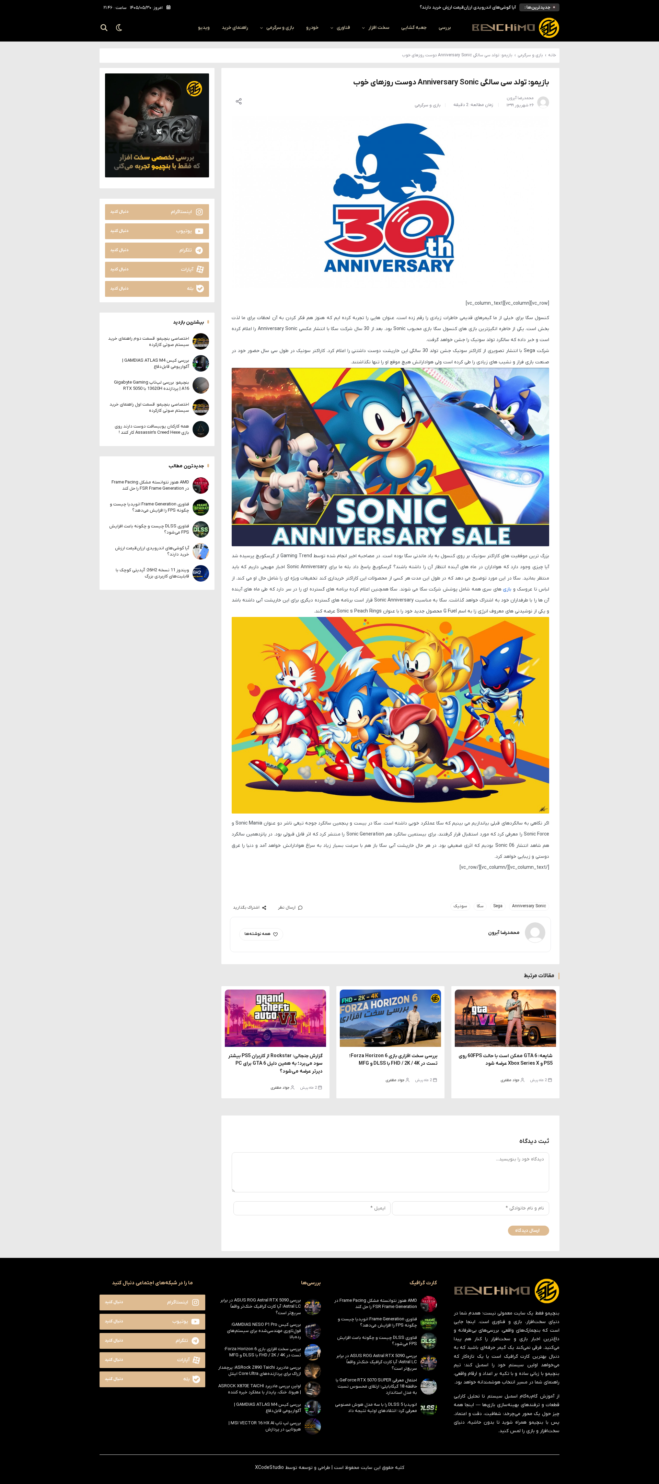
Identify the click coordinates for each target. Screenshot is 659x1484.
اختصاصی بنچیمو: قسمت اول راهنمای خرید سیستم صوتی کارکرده (149, 407)
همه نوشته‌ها (257, 934)
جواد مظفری (510, 1080)
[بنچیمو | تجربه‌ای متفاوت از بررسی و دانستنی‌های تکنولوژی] (515, 27)
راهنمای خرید (235, 27)
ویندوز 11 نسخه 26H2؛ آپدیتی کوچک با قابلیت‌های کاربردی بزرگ (152, 573)
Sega (497, 906)
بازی (507, 589)
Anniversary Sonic (529, 906)
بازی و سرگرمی (280, 27)
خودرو (312, 27)
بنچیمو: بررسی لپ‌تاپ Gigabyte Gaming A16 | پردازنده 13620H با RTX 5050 (151, 385)
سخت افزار (378, 27)
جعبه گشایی (414, 27)
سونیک (460, 906)
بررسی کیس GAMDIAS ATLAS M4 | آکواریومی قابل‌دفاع (155, 363)
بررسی (445, 27)
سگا (480, 906)
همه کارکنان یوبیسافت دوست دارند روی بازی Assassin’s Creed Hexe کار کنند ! (152, 429)
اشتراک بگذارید (246, 907)
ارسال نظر (287, 907)
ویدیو (204, 27)
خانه (552, 55)
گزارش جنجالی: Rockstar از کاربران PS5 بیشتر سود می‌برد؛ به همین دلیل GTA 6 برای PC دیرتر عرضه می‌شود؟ (275, 1064)
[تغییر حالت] (119, 27)
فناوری (343, 27)
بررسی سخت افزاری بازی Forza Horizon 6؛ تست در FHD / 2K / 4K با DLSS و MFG (262, 1352)
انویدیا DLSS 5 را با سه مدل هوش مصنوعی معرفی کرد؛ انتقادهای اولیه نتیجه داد (376, 1408)
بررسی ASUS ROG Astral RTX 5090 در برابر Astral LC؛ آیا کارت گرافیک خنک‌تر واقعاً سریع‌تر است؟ (376, 1362)
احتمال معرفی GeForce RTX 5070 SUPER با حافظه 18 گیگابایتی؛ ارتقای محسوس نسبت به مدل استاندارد (376, 1386)
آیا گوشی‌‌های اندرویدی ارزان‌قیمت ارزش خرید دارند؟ (468, 7)
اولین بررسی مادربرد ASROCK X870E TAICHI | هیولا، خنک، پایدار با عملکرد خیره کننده (259, 1389)
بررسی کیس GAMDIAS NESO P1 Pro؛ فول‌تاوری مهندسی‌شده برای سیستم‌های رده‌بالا (264, 1331)
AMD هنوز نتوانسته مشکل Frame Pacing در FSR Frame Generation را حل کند (150, 485)
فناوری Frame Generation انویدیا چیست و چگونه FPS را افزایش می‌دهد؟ (149, 507)
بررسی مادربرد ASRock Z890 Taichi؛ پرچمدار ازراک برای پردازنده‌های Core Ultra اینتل (259, 1371)
